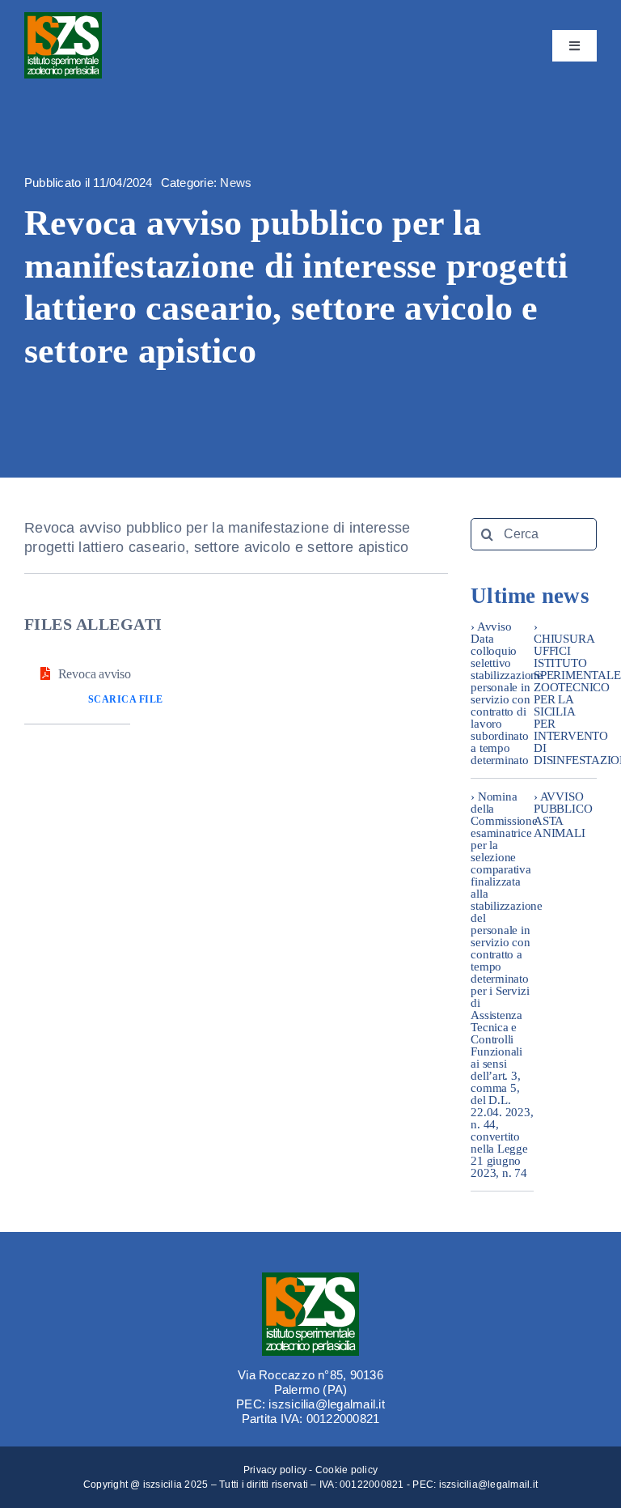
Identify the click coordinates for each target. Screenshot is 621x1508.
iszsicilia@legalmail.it (489, 1484)
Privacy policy (274, 1470)
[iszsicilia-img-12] (310, 1278)
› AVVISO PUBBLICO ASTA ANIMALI (563, 814)
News (235, 182)
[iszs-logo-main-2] (63, 18)
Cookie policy (346, 1470)
